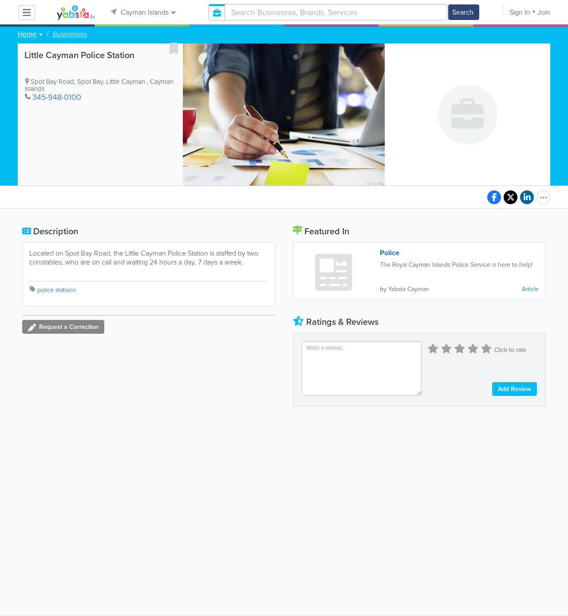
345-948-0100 (56, 97)
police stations (56, 290)
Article (530, 289)
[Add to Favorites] (174, 48)
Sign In (519, 12)
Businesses (70, 34)
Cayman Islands (144, 12)
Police (389, 253)
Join (543, 12)
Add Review (514, 389)
